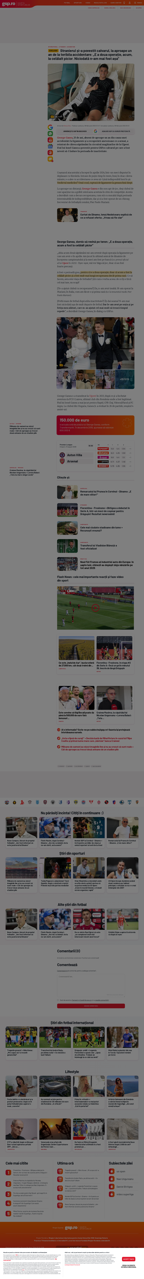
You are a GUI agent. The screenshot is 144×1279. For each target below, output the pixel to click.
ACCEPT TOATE (128, 1259)
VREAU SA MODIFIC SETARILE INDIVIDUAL (128, 1266)
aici (23, 1269)
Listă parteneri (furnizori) (72, 1264)
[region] (72, 1263)
